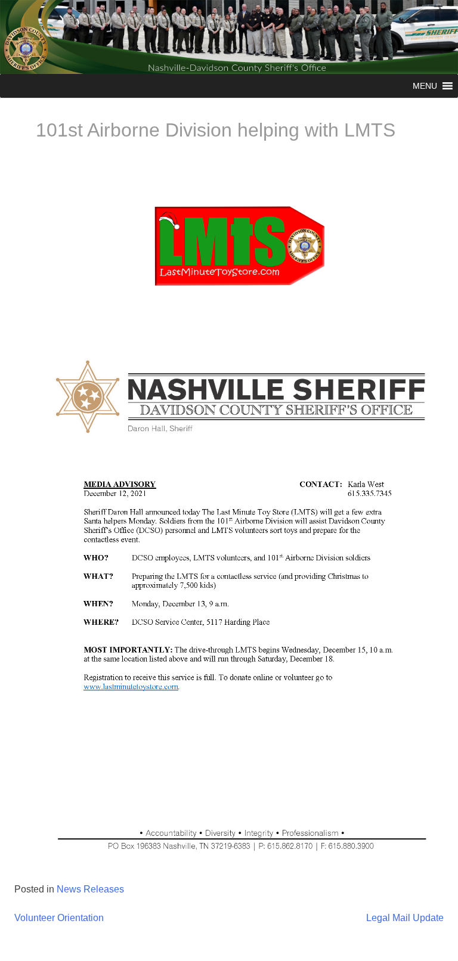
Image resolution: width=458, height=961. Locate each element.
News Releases (90, 889)
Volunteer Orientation (59, 918)
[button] (425, 86)
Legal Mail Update (405, 918)
